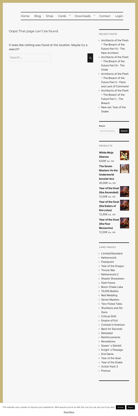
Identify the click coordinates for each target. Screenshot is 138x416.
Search (124, 131)
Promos (105, 370)
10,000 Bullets (109, 291)
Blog (37, 16)
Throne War (108, 270)
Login (119, 16)
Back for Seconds (111, 328)
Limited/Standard (112, 253)
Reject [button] (130, 407)
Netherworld (108, 257)
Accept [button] (120, 407)
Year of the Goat (111, 358)
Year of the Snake (112, 362)
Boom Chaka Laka (112, 287)
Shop (49, 16)
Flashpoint (107, 261)
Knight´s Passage (112, 349)
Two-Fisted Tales (111, 303)
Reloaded (107, 333)
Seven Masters (110, 299)
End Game (107, 354)
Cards (62, 16)
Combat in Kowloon (113, 324)
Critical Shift (108, 316)
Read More (69, 412)
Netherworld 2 (110, 274)
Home (25, 16)
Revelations (108, 341)
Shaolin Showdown (112, 278)
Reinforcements (110, 337)
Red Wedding (109, 295)
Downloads (83, 16)
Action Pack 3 (109, 366)
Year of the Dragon (112, 266)
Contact (104, 16)
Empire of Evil (109, 320)
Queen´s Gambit (111, 345)
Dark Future (108, 282)
